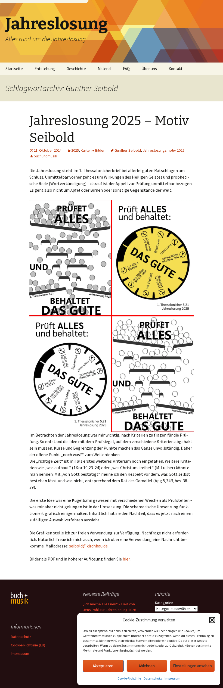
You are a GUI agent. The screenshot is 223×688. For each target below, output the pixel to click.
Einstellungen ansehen (192, 665)
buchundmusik (45, 156)
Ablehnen (147, 665)
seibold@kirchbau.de (88, 546)
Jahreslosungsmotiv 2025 (163, 150)
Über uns (149, 68)
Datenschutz (153, 678)
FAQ (126, 68)
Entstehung (45, 68)
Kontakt (175, 68)
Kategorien (164, 602)
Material (104, 68)
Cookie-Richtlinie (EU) (28, 645)
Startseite (14, 68)
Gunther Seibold (127, 150)
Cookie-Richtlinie (129, 678)
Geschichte (76, 68)
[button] (212, 620)
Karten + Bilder (93, 150)
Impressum (172, 678)
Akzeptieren (103, 665)
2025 (75, 150)
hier (126, 559)
